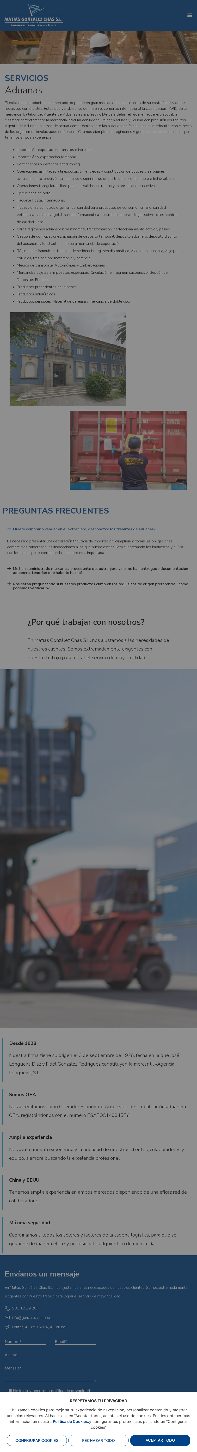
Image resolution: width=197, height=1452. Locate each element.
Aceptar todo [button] (160, 1440)
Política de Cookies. (71, 1421)
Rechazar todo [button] (98, 1440)
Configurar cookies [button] (36, 1440)
